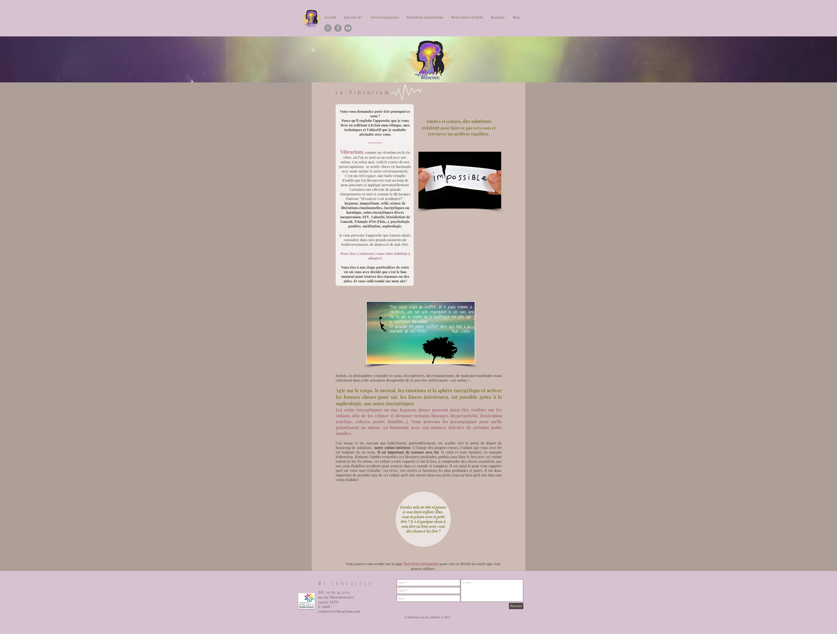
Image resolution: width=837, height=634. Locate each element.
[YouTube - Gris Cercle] (348, 28)
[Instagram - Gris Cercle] (328, 28)
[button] (459, 180)
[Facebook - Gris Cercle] (338, 28)
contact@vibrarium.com (339, 611)
